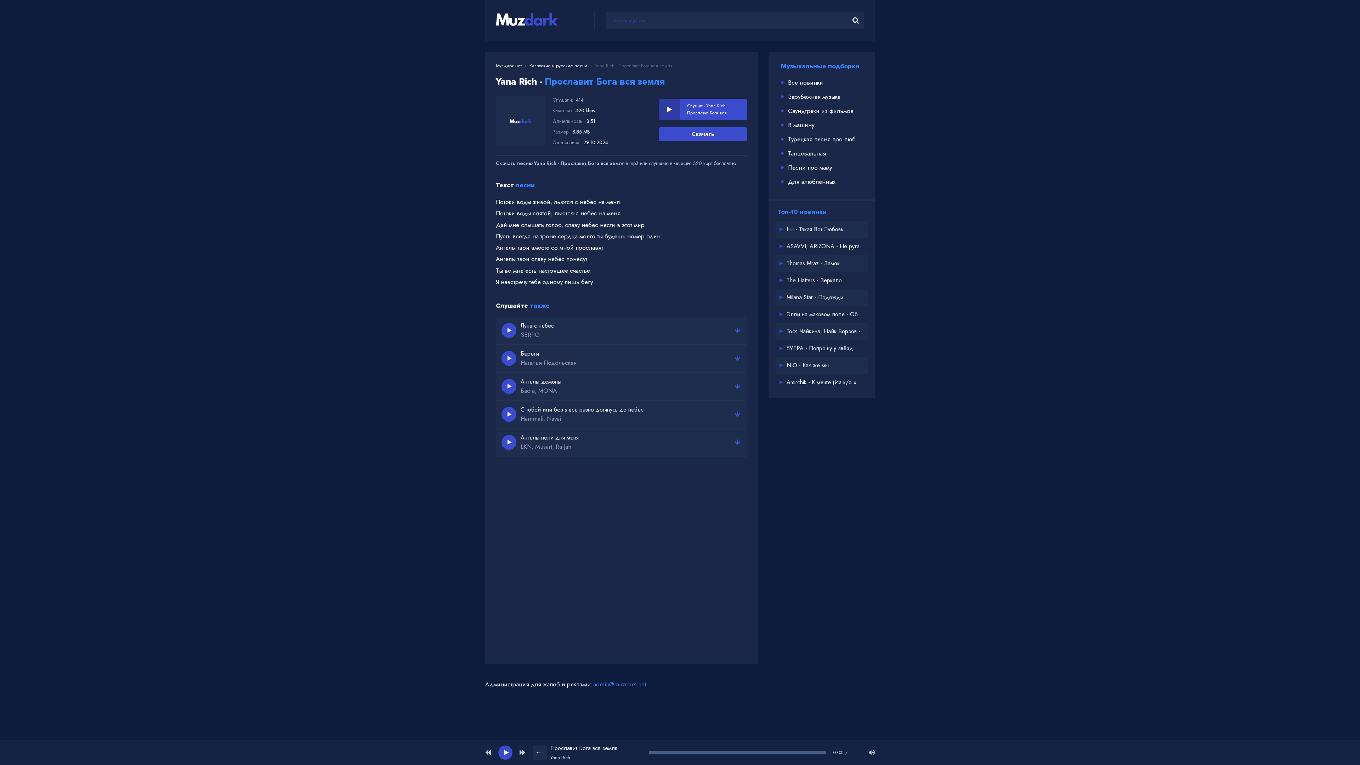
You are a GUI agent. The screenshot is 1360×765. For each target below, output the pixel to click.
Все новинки (805, 82)
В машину (801, 125)
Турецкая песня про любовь (826, 139)
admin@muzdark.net (619, 684)
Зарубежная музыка (814, 96)
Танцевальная (807, 153)
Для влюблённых (811, 181)
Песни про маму (810, 167)
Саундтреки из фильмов (821, 111)
